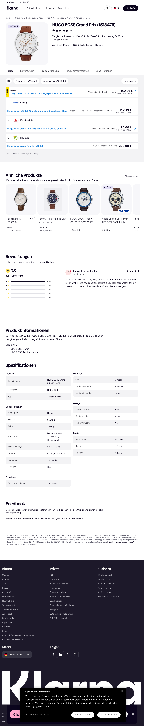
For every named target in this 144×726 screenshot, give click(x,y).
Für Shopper (11, 2)
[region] (73, 705)
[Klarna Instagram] (75, 654)
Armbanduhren (60, 39)
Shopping (50, 8)
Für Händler (24, 2)
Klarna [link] (8, 18)
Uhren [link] (70, 18)
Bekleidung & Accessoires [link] (38, 18)
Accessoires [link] (58, 18)
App (60, 8)
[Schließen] (122, 691)
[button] (116, 8)
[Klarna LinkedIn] (60, 654)
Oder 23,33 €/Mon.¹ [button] (14, 230)
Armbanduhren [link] (83, 18)
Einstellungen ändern (37, 714)
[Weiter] (134, 208)
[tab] (10, 71)
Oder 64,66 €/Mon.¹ (124, 130)
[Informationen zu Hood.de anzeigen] (8, 138)
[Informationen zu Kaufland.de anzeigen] (8, 120)
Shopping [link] (19, 18)
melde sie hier (77, 518)
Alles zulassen (109, 714)
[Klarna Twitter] (68, 654)
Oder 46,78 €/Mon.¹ (125, 93)
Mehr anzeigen (118, 286)
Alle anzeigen (132, 176)
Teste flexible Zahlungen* (92, 45)
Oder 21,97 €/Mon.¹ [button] (46, 230)
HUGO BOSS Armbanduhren (24, 352)
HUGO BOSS (53, 390)
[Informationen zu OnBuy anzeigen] (8, 102)
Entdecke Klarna (34, 8)
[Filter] (9, 81)
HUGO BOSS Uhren (19, 348)
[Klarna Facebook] (53, 654)
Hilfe (67, 8)
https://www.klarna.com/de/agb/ (120, 542)
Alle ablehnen (83, 714)
